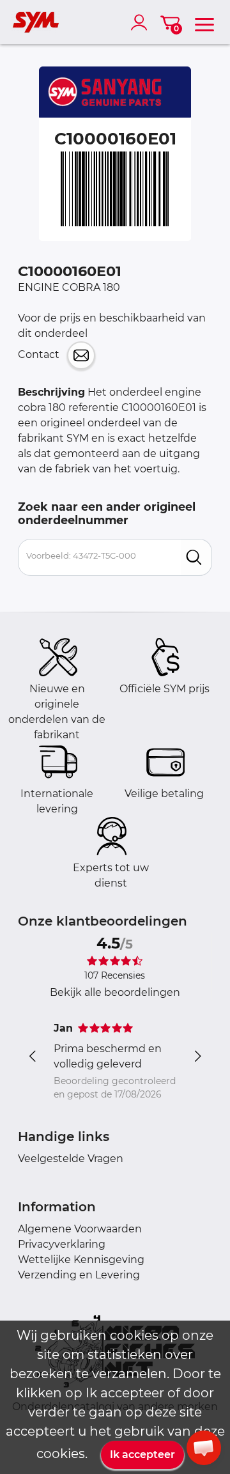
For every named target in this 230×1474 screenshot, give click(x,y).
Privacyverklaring (61, 1244)
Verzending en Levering (79, 1275)
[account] (142, 22)
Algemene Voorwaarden (80, 1229)
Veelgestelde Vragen (70, 1158)
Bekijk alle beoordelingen (115, 992)
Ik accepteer (142, 1454)
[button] (204, 1448)
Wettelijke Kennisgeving (81, 1259)
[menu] (204, 22)
